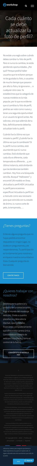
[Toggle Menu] (32, 6)
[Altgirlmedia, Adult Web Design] (18, 371)
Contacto (19, 441)
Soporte (27, 441)
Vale (18, 461)
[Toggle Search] (26, 6)
